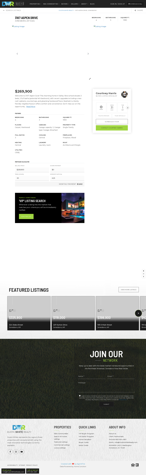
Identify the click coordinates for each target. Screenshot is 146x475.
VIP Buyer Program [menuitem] (86, 434)
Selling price (19, 165)
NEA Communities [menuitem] (50, 4)
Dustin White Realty (66, 10)
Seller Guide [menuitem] (83, 445)
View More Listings (128, 289)
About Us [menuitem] (112, 434)
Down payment (55, 165)
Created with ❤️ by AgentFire (73, 464)
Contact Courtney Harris (112, 128)
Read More (30, 107)
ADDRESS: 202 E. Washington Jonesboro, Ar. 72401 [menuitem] (120, 446)
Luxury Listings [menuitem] (60, 448)
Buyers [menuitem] (64, 4)
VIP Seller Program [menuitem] (86, 436)
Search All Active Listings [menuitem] (60, 438)
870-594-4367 (32, 471)
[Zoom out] (143, 273)
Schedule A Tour (112, 121)
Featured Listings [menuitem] (61, 442)
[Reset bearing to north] (143, 276)
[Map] (73, 254)
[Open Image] (52, 53)
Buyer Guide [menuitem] (83, 442)
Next (127, 108)
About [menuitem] (84, 4)
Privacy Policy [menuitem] (32, 465)
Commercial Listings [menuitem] (62, 445)
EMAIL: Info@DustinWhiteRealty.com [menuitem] (123, 442)
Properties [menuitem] (35, 4)
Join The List (26, 216)
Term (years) (19, 174)
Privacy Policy (123, 399)
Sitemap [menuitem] (22, 465)
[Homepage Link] (13, 4)
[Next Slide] (88, 53)
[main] (73, 173)
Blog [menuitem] (92, 4)
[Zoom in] (143, 270)
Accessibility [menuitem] (12, 465)
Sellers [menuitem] (74, 4)
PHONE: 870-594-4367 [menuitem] (117, 439)
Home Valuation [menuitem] (85, 439)
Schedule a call (136, 4)
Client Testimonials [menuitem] (116, 436)
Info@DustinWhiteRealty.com (12, 471)
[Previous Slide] (17, 53)
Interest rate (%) (56, 174)
